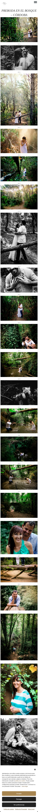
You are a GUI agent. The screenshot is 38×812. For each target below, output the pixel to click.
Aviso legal (25, 786)
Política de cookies (9, 809)
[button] (35, 769)
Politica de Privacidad (21, 809)
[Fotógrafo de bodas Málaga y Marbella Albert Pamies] (4, 4)
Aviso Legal (31, 809)
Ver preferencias (19, 805)
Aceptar (19, 793)
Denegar (19, 799)
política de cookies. (20, 781)
